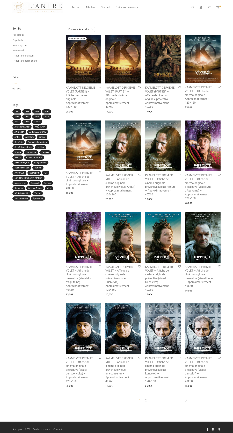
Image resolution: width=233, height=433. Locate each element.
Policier (47, 183)
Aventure (29, 137)
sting (49, 188)
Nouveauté (18, 50)
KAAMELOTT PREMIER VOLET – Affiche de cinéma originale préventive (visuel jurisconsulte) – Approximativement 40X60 (119, 370)
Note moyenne (20, 45)
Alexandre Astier (22, 127)
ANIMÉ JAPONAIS (37, 132)
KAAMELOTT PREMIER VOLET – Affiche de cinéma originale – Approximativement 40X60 (79, 180)
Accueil (75, 7)
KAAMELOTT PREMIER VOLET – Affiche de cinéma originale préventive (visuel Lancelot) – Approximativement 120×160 (159, 370)
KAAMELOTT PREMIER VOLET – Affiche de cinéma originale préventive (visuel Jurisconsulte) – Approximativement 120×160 (79, 370)
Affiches (90, 7)
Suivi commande (41, 429)
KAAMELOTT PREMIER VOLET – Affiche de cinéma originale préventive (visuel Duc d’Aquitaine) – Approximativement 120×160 (199, 187)
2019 (46, 116)
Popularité (17, 40)
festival (17, 157)
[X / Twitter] (219, 429)
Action (37, 121)
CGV (27, 429)
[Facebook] (207, 429)
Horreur (37, 168)
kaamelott (34, 173)
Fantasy (45, 152)
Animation (19, 132)
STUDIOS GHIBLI (21, 193)
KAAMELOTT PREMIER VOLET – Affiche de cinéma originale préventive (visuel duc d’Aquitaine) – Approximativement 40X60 (79, 278)
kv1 (45, 173)
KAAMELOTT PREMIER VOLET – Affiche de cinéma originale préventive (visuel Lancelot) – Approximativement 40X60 (199, 370)
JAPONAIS (19, 173)
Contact (105, 7)
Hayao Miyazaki (21, 168)
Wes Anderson (21, 198)
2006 (46, 111)
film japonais (40, 162)
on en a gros (20, 183)
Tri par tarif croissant (23, 55)
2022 (16, 121)
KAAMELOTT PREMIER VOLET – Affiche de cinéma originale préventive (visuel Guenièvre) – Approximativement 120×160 (119, 278)
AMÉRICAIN (40, 127)
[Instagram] (212, 429)
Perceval (35, 183)
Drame (17, 152)
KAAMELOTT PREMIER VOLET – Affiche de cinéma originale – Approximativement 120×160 (199, 95)
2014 (16, 116)
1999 (26, 111)
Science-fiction (35, 188)
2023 (26, 121)
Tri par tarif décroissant (24, 60)
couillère (40, 147)
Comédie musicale (23, 147)
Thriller (37, 193)
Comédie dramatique (37, 142)
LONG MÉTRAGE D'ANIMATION (28, 178)
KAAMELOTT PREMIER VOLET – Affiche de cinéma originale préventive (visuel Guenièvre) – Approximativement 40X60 (159, 278)
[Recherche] (193, 7)
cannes (42, 137)
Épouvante (38, 198)
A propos (17, 429)
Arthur (17, 137)
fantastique (31, 152)
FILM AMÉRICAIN (34, 157)
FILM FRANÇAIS (21, 162)
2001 (36, 111)
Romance (18, 188)
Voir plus (69, 111)
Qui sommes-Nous (127, 7)
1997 (16, 111)
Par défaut (18, 34)
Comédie (18, 142)
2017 (36, 116)
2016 (26, 116)
